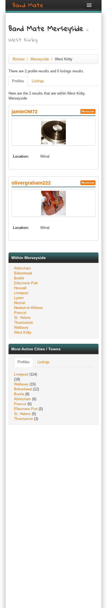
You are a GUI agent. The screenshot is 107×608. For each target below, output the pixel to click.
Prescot (20, 313)
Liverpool (21, 293)
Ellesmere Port (26, 283)
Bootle (19, 278)
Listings (38, 81)
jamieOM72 (25, 111)
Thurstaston (23, 322)
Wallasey (21, 327)
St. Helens (22, 318)
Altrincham (22, 268)
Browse (18, 59)
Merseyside (39, 59)
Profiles (18, 81)
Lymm (19, 298)
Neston (19, 303)
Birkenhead (23, 273)
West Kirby (23, 332)
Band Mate (27, 5)
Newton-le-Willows (28, 308)
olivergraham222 (31, 183)
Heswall (20, 288)
